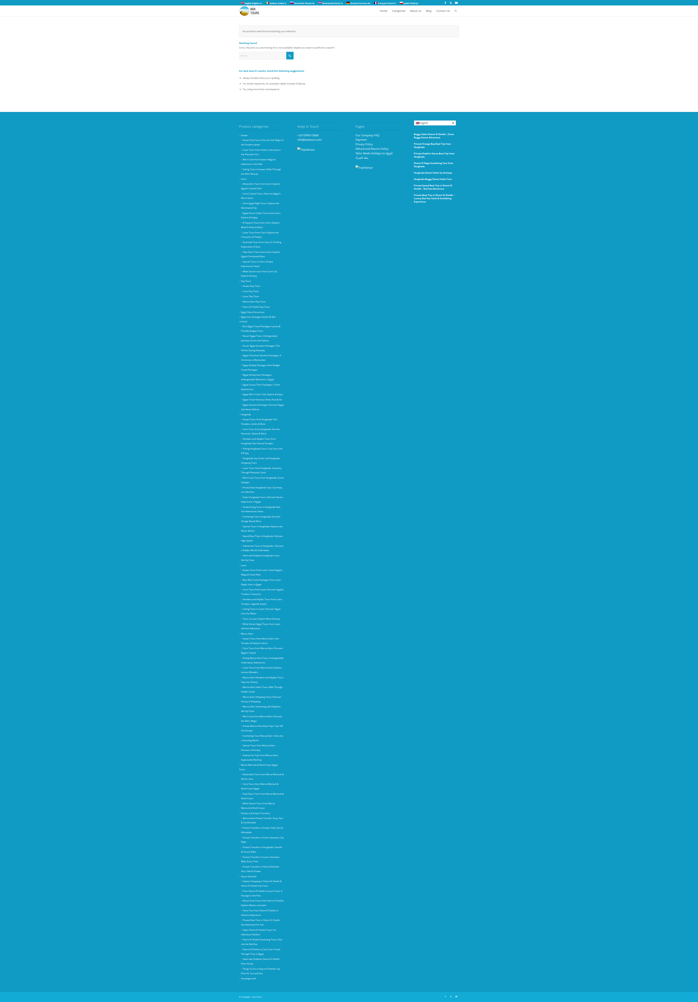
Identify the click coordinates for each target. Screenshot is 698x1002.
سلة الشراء (362, 157)
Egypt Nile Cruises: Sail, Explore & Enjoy (263, 394)
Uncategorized (248, 978)
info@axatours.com (309, 139)
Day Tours (246, 281)
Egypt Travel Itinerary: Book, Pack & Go (262, 399)
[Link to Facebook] (445, 2)
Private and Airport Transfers (255, 813)
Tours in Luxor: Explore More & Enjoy (261, 618)
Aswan (244, 135)
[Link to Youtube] (456, 2)
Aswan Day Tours (251, 286)
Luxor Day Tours (251, 296)
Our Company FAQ (367, 135)
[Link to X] (450, 2)
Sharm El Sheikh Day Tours (256, 306)
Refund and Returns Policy (372, 148)
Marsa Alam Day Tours (254, 301)
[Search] (455, 10)
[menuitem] (384, 10)
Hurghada (246, 414)
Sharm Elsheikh (248, 876)
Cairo (243, 178)
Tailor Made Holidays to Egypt (374, 153)
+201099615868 (308, 135)
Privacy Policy (364, 144)
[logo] (251, 10)
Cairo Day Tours (251, 291)
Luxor (243, 565)
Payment (361, 139)
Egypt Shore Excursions (252, 312)
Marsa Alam (247, 633)
